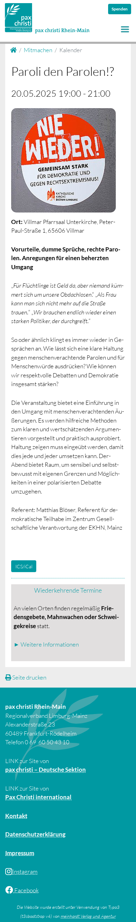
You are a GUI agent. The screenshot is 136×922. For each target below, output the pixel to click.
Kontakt (16, 815)
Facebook (26, 890)
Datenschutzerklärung (35, 834)
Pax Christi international (38, 797)
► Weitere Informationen (46, 644)
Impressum (19, 853)
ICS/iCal (23, 566)
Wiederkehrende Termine (68, 590)
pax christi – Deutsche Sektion (45, 769)
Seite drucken (28, 677)
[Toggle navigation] (125, 29)
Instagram (25, 871)
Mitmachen (38, 50)
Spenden (120, 8)
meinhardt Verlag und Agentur (88, 916)
